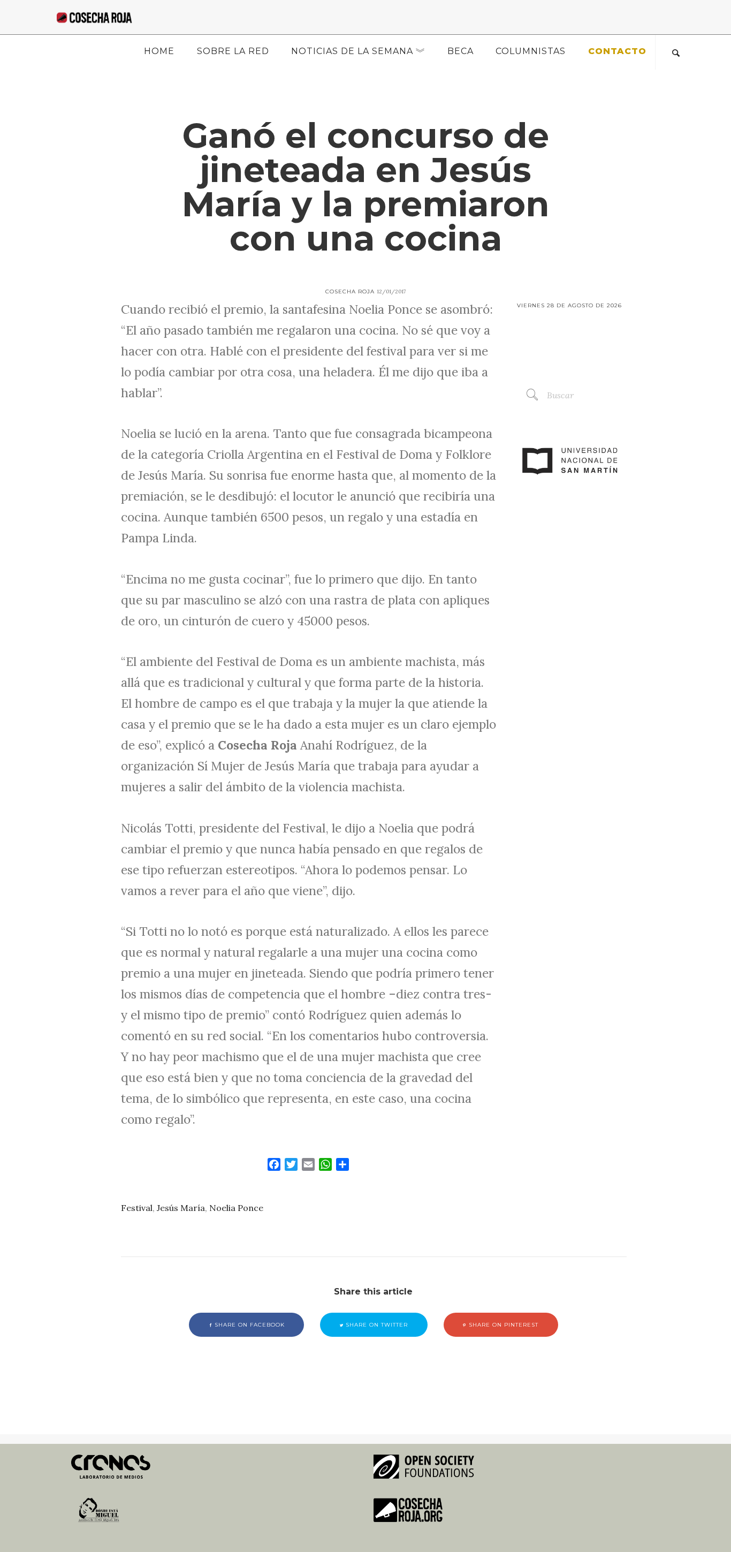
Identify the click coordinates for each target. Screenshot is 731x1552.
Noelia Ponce (236, 1207)
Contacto (617, 51)
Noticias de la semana (352, 51)
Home (159, 51)
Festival (137, 1207)
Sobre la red (233, 51)
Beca (460, 51)
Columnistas (531, 51)
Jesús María (181, 1207)
